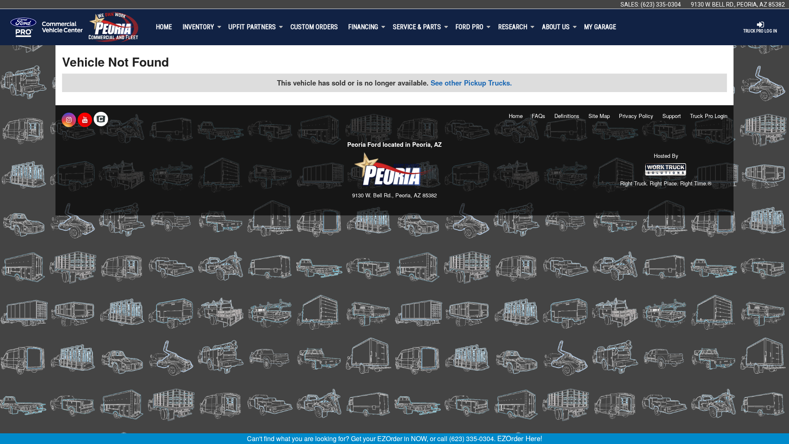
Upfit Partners (252, 27)
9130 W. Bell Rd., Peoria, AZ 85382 (738, 4)
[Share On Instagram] (69, 120)
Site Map (599, 116)
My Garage (600, 27)
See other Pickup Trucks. (471, 83)
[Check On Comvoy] (101, 120)
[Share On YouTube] (85, 120)
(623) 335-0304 (661, 4)
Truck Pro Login (708, 116)
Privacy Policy (636, 116)
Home (164, 27)
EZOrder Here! (519, 438)
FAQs (538, 116)
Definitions (566, 116)
